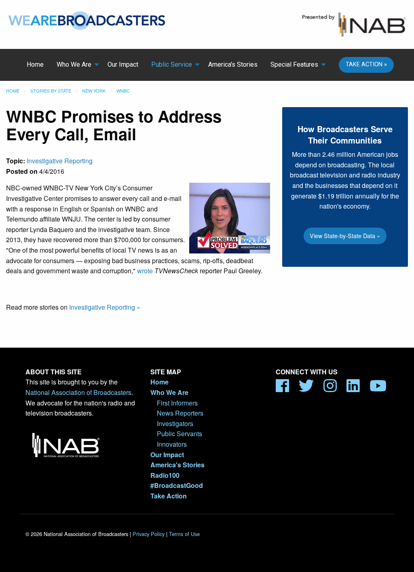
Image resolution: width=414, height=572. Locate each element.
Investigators (175, 423)
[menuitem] (35, 64)
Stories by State (50, 90)
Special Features (294, 64)
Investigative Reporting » (104, 307)
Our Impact (123, 64)
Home (35, 64)
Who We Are (74, 64)
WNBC (123, 90)
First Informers (177, 402)
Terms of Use (184, 534)
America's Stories (233, 64)
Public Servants (179, 433)
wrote (145, 270)
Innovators (172, 444)
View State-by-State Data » (345, 235)
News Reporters (180, 413)
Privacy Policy (149, 534)
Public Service (171, 64)
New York (94, 90)
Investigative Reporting (60, 160)
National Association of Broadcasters (78, 392)
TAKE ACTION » (366, 64)
